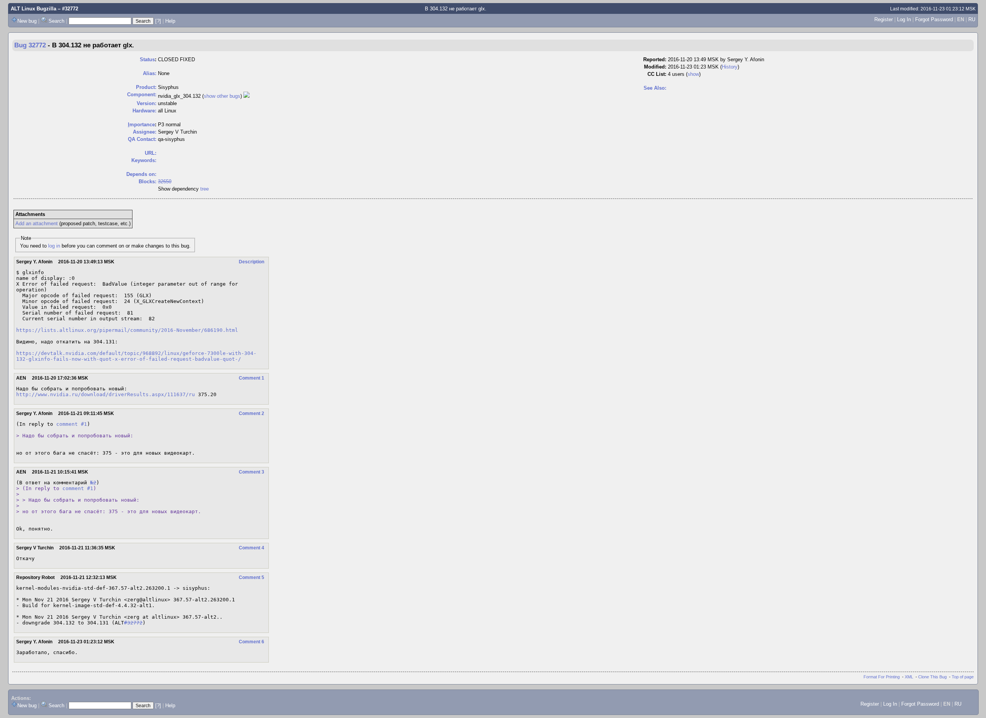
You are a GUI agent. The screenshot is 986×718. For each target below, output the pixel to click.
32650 (164, 181)
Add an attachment (36, 223)
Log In (904, 19)
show (693, 74)
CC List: (656, 74)
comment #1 (71, 424)
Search (56, 21)
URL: (150, 153)
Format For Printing (882, 676)
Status (147, 59)
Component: (141, 94)
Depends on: (141, 174)
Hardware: (144, 111)
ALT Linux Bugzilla (33, 9)
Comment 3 (251, 472)
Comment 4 (251, 548)
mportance (141, 124)
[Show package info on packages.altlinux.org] (246, 96)
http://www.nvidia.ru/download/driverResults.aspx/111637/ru (105, 394)
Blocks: (147, 181)
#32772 (133, 623)
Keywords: (143, 160)
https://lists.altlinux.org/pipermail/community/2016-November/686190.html (127, 330)
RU (971, 19)
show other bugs (222, 96)
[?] (158, 21)
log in (54, 246)
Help (170, 21)
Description (251, 261)
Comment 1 (251, 378)
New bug (27, 21)
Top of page (963, 676)
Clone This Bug (932, 676)
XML (909, 676)
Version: (146, 103)
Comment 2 (251, 413)
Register (883, 19)
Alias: (149, 73)
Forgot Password (934, 19)
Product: (146, 87)
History (730, 67)
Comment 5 (251, 577)
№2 (93, 482)
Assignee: (144, 132)
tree (204, 189)
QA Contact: (142, 139)
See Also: (655, 88)
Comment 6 (251, 641)
